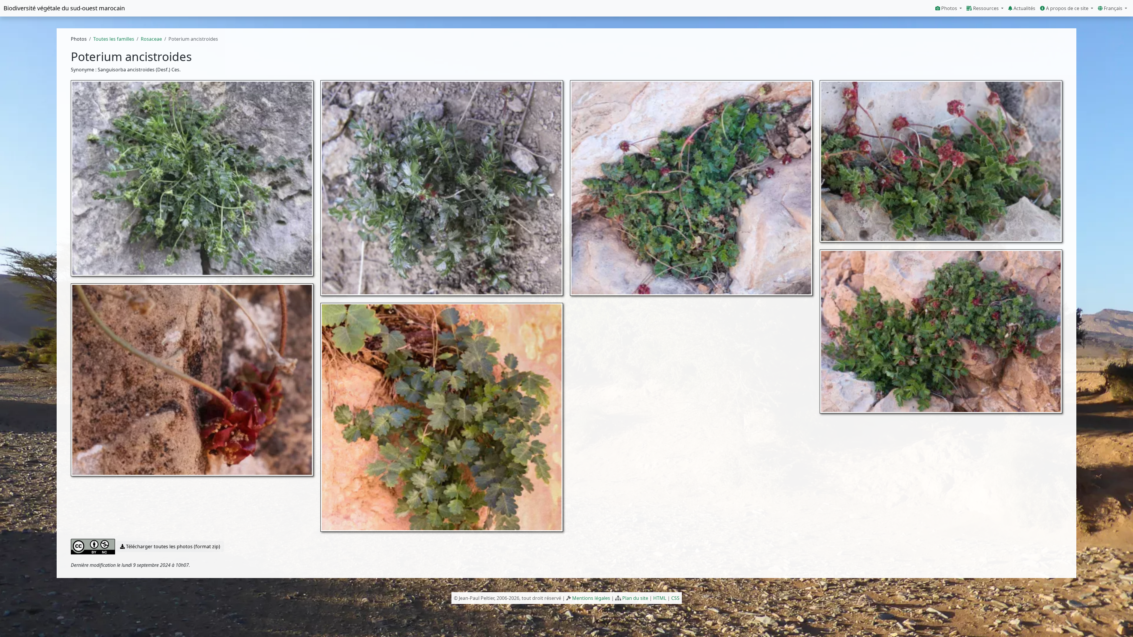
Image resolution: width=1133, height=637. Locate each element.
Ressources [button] (986, 8)
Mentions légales (591, 598)
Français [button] (1113, 8)
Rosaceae (151, 39)
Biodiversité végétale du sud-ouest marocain (64, 8)
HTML (659, 598)
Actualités (1023, 8)
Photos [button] (949, 8)
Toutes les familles (113, 39)
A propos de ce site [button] (1067, 8)
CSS (675, 598)
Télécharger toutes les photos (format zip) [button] (172, 546)
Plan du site (635, 598)
